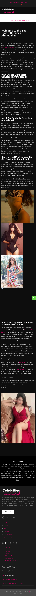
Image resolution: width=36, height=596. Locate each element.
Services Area (9, 558)
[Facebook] (15, 5)
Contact (6, 531)
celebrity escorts (21, 369)
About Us (7, 525)
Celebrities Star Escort (11, 579)
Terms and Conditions (10, 538)
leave (17, 480)
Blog (5, 528)
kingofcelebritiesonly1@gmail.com (15, 583)
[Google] (21, 5)
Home (6, 522)
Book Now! (8, 512)
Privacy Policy (8, 535)
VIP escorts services (8, 47)
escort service (23, 362)
